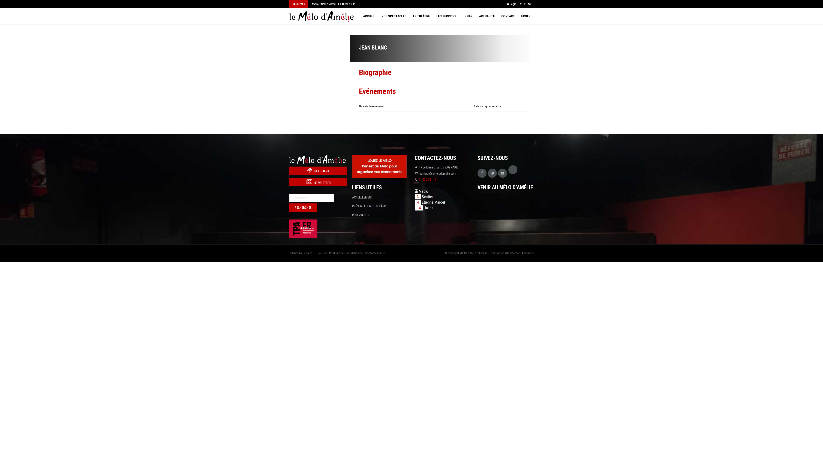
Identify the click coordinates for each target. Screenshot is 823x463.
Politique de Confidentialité (346, 253)
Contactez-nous (375, 253)
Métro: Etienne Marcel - (334, 4)
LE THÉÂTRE (421, 16)
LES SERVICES (446, 16)
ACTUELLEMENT (362, 197)
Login (513, 4)
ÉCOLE (525, 16)
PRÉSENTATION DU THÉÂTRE (369, 206)
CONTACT (508, 16)
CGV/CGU (321, 253)
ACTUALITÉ (487, 16)
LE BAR (468, 16)
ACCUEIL (369, 16)
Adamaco (528, 253)
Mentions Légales (301, 253)
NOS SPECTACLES (394, 16)
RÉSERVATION (360, 215)
